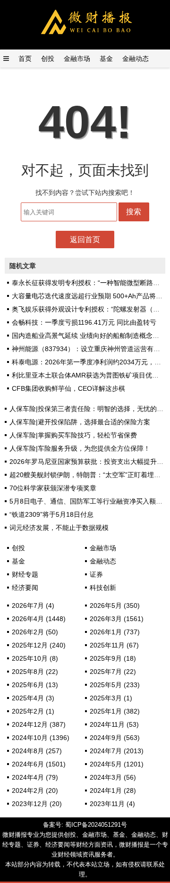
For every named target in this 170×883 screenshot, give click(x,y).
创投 (47, 58)
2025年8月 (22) (35, 671)
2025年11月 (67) (114, 645)
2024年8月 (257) (37, 751)
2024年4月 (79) (35, 777)
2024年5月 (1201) (117, 764)
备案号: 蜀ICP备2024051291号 (85, 824)
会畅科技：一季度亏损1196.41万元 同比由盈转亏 (84, 322)
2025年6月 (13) (35, 685)
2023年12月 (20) (37, 803)
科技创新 (103, 587)
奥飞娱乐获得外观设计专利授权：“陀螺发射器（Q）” (89, 309)
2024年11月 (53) (114, 724)
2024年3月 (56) (113, 777)
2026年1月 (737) (115, 632)
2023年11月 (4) (112, 803)
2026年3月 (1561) (117, 618)
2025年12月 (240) (39, 645)
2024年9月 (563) (115, 737)
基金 (106, 58)
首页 (25, 58)
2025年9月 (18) (113, 658)
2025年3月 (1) (111, 698)
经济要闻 (25, 587)
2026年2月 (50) (35, 632)
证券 (96, 574)
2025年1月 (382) (115, 711)
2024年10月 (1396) (40, 737)
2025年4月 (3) (33, 698)
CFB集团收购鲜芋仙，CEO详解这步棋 (68, 388)
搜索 (133, 212)
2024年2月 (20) (35, 790)
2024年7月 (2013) (117, 751)
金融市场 (77, 58)
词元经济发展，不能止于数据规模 (59, 527)
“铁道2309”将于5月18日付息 (51, 514)
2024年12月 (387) (39, 724)
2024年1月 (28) (113, 790)
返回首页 (85, 239)
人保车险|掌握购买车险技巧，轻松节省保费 (73, 435)
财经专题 (25, 574)
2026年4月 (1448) (39, 618)
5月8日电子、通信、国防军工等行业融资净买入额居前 (89, 501)
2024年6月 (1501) (39, 764)
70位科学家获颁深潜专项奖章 (52, 488)
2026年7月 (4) (33, 605)
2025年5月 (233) (115, 685)
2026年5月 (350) (115, 605)
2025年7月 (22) (113, 671)
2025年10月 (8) (35, 658)
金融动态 (135, 58)
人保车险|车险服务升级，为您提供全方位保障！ (79, 448)
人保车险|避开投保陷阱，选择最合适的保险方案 (79, 422)
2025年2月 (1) (33, 711)
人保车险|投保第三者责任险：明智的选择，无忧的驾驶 (89, 408)
